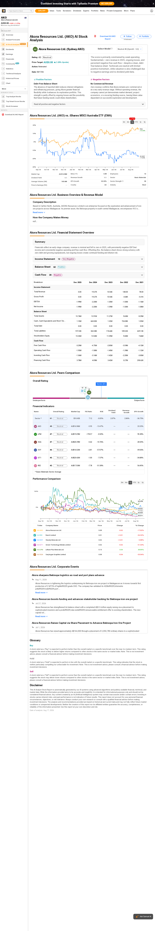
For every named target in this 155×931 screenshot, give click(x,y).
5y (144, 122)
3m (124, 122)
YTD (136, 122)
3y (140, 122)
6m (128, 122)
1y (132, 121)
